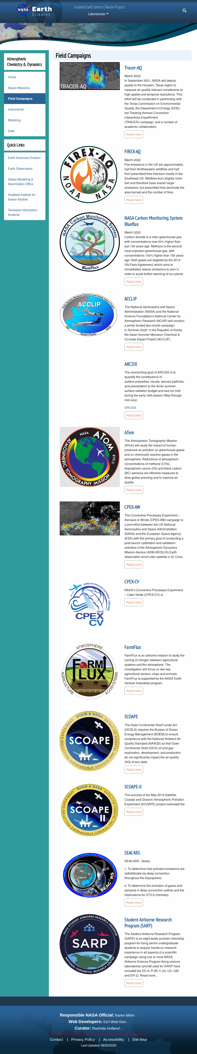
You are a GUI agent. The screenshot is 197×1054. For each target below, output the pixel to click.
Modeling (14, 120)
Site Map (139, 1039)
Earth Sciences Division (24, 157)
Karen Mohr (124, 1015)
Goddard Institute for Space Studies (21, 196)
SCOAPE (131, 716)
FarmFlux (132, 647)
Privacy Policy (83, 1039)
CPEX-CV (131, 581)
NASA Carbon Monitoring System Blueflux (153, 221)
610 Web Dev (114, 1022)
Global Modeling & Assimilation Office (20, 181)
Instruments (16, 109)
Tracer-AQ (133, 67)
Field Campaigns (20, 98)
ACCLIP (130, 298)
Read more (133, 134)
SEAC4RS (132, 853)
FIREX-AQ (132, 151)
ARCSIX (130, 364)
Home (12, 77)
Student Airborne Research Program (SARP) (148, 922)
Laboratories (96, 13)
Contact (56, 1039)
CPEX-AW (132, 507)
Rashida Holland (106, 1028)
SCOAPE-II (133, 786)
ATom (129, 432)
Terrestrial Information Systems (22, 212)
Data (11, 131)
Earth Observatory (20, 168)
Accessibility (113, 1039)
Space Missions (19, 88)
